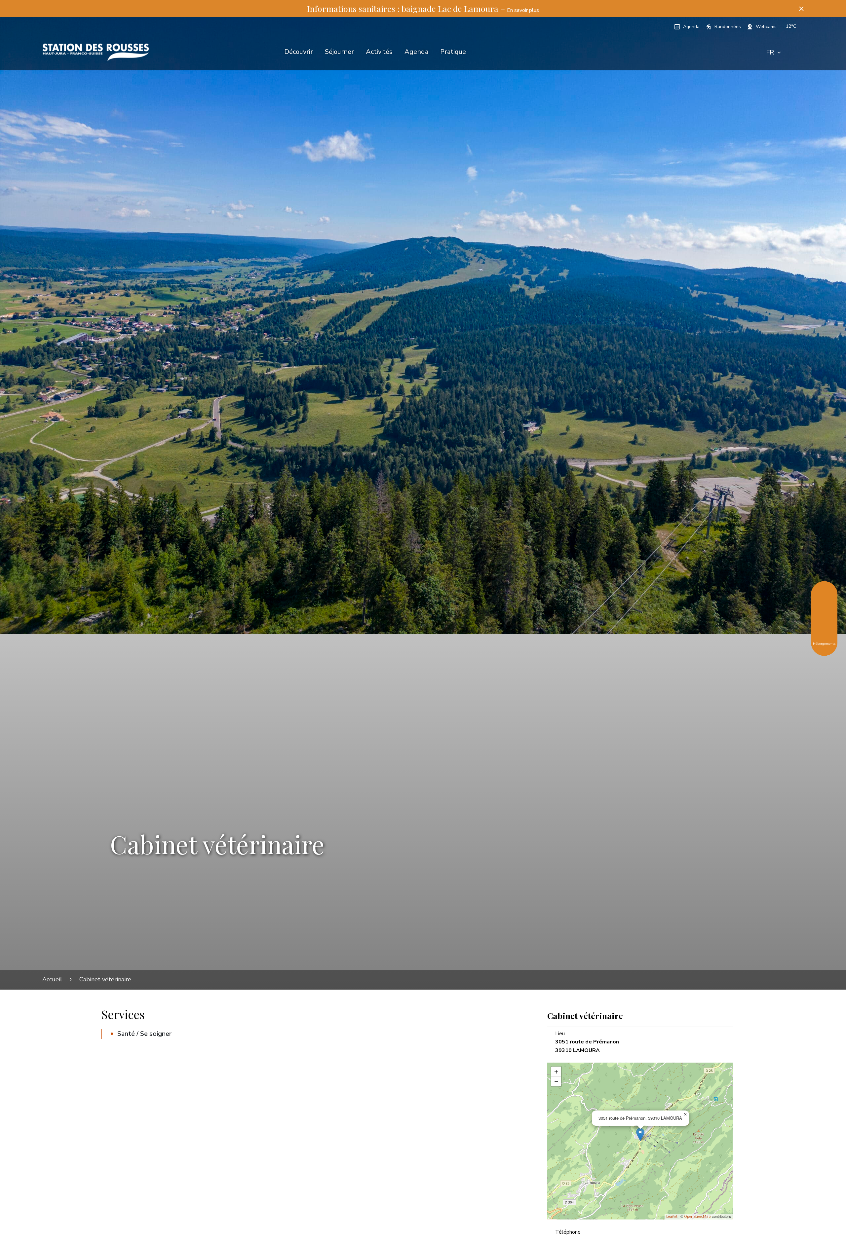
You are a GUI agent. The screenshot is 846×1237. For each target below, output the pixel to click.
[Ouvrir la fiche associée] (640, 1134)
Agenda (416, 51)
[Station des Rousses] (95, 52)
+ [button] (556, 1071)
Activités (379, 51)
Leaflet (671, 1216)
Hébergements (824, 643)
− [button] (556, 1081)
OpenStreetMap (697, 1216)
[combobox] (773, 52)
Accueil (52, 979)
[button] (801, 8)
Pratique (453, 51)
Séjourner (339, 51)
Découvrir (298, 51)
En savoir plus (523, 10)
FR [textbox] (770, 52)
